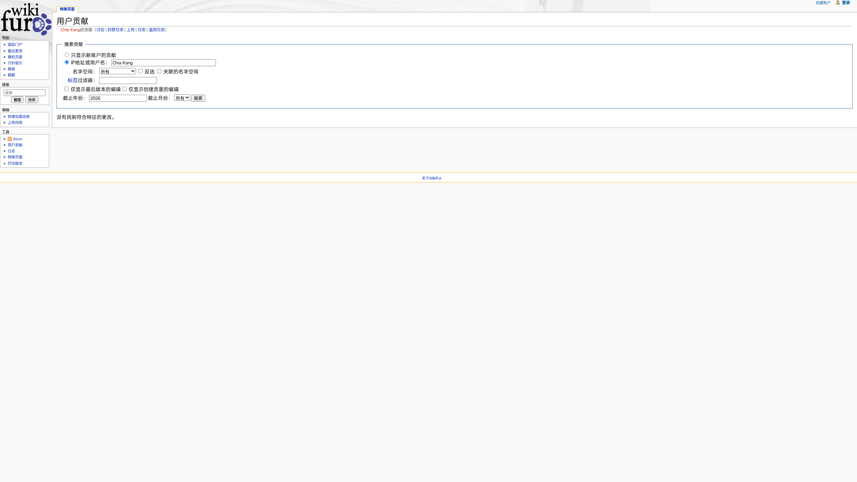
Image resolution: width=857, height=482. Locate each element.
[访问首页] (26, 18)
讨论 (100, 29)
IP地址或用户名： (90, 63)
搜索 (5, 84)
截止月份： (160, 98)
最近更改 (15, 51)
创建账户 (823, 2)
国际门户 (15, 44)
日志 (142, 29)
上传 (131, 29)
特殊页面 (67, 9)
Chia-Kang (70, 29)
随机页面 (15, 57)
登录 (846, 2)
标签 (73, 80)
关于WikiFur (432, 178)
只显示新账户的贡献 (93, 55)
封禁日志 (115, 29)
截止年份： (75, 98)
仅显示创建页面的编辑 (154, 89)
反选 (150, 72)
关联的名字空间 (181, 72)
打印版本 (15, 163)
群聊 (11, 75)
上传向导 (15, 122)
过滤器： (83, 80)
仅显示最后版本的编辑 (96, 89)
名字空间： (85, 72)
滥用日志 (157, 29)
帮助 (11, 69)
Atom (17, 139)
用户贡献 (15, 145)
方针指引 (15, 63)
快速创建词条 (19, 116)
